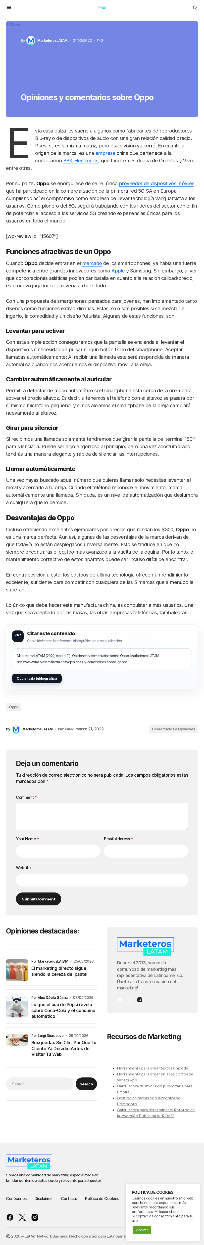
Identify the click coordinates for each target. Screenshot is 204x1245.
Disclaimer (44, 1198)
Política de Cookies (102, 1198)
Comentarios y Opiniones (173, 729)
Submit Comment (38, 898)
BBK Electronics (80, 161)
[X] (130, 1000)
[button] (9, 7)
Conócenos (16, 1198)
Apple (118, 271)
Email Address (118, 838)
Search (86, 1083)
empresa (105, 153)
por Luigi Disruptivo (47, 1035)
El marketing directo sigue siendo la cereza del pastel (59, 971)
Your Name (27, 838)
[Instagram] (140, 1000)
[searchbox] (40, 1083)
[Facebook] (120, 1000)
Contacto (69, 1198)
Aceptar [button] (142, 1230)
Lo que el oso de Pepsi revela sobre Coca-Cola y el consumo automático (63, 1010)
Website (23, 867)
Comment (26, 797)
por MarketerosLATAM (49, 961)
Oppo (13, 707)
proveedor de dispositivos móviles (156, 183)
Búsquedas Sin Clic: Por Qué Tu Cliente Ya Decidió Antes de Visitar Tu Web (64, 1048)
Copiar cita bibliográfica (37, 678)
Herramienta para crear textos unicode (152, 1068)
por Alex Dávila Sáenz (49, 997)
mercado (92, 263)
